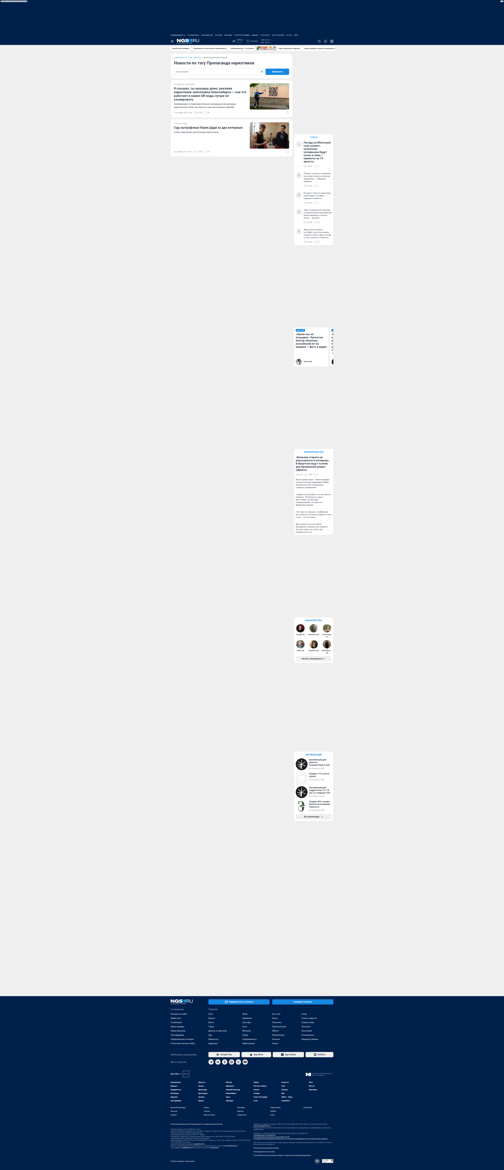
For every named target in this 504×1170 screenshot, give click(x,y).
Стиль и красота (309, 1018)
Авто (210, 1014)
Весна (211, 1022)
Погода (218, 35)
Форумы (228, 35)
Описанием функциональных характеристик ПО (271, 1137)
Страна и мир (307, 1022)
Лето (244, 1026)
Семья (275, 1043)
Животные (213, 1039)
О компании (176, 1022)
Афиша (255, 35)
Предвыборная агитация (182, 1039)
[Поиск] (319, 41)
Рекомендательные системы (264, 1152)
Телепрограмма (242, 35)
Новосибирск (180, 58)
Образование (248, 1043)
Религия (276, 1039)
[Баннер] (266, 48)
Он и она (276, 1014)
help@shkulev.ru (188, 1148)
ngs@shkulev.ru (199, 1144)
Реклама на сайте (179, 1014)
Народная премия (309, 1039)
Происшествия (279, 1026)
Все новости (195, 58)
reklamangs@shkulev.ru (262, 1126)
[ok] (224, 1062)
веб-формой (214, 1148)
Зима (244, 1014)
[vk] (217, 1062)
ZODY (296, 35)
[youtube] (245, 1062)
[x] (238, 1062)
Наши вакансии (178, 1031)
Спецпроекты (307, 1035)
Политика (276, 1022)
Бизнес (211, 1018)
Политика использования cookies (266, 1148)
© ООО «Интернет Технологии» (183, 1161)
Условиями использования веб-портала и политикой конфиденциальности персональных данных (291, 1139)
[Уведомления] (325, 41)
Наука (245, 1035)
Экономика (306, 1031)
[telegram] (211, 1062)
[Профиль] (332, 41)
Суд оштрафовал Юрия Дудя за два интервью (208, 127)
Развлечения (278, 1035)
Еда (210, 1035)
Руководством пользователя (264, 1135)
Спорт (304, 1014)
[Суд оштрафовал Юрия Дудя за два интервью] (269, 135)
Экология (305, 1026)
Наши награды (177, 1026)
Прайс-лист (176, 1018)
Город (211, 1026)
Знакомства (207, 35)
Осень (275, 1018)
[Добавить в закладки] (287, 112)
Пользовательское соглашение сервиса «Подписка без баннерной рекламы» (282, 1155)
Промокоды (193, 35)
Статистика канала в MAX (183, 1043)
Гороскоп (265, 35)
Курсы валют (278, 35)
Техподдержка (177, 1035)
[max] (231, 1062)
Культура (246, 1022)
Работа (275, 1031)
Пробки (252, 41)
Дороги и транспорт (217, 1031)
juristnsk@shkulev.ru (230, 1146)
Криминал (247, 1018)
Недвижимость (178, 35)
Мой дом (246, 1031)
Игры (289, 35)
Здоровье (212, 1043)
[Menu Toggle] (172, 41)
